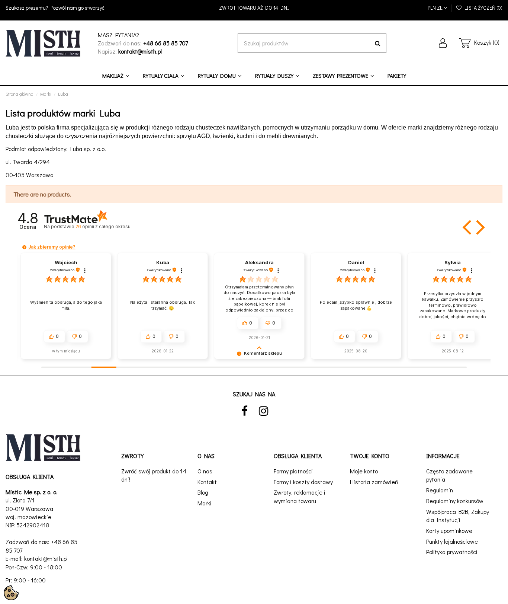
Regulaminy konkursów (454, 501)
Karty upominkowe (449, 530)
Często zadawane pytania (449, 475)
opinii (102, 226)
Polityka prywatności (452, 552)
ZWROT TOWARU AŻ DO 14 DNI (254, 7)
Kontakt (207, 482)
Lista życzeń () (482, 7)
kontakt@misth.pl (46, 558)
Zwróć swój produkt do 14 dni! (153, 475)
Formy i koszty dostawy (303, 482)
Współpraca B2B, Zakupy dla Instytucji (457, 516)
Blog (202, 492)
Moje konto (364, 471)
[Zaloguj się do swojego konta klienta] (443, 43)
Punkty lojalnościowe (452, 541)
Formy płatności (293, 471)
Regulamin (439, 490)
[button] (467, 227)
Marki (204, 503)
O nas (204, 471)
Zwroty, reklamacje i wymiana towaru (299, 496)
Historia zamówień (374, 482)
